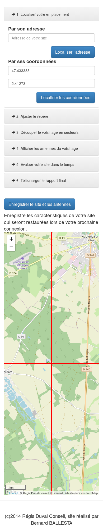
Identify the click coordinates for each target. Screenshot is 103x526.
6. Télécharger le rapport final (40, 180)
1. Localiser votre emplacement (42, 14)
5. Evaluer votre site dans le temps (44, 164)
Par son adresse (26, 28)
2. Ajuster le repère (31, 116)
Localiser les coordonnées (65, 97)
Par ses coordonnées (32, 61)
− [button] (11, 247)
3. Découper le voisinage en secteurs (46, 132)
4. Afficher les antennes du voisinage (46, 148)
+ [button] (11, 239)
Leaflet (13, 493)
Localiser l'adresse (72, 52)
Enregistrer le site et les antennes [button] (39, 204)
